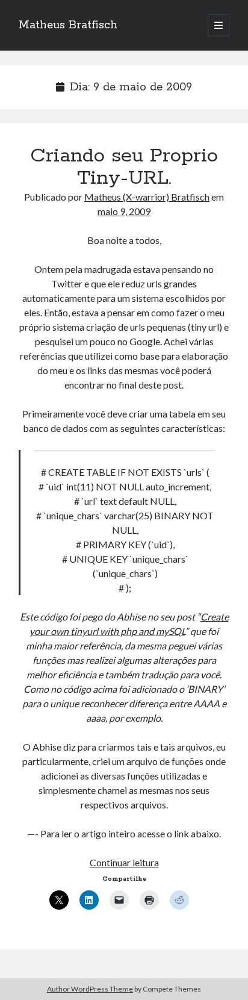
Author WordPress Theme (90, 988)
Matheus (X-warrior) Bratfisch (146, 196)
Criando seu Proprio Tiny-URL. (124, 167)
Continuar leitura (124, 862)
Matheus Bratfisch (68, 25)
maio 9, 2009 (124, 211)
